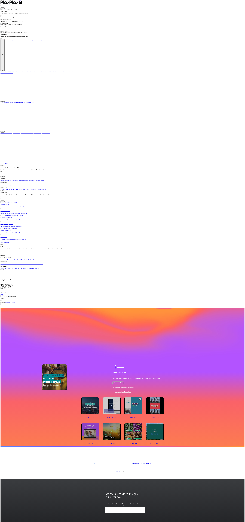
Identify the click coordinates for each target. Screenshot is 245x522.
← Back (2, 8)
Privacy (223, 456)
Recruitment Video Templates (92, 458)
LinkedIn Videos (39, 189)
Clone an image (24, 133)
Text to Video (51, 456)
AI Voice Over (37, 71)
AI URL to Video (11, 71)
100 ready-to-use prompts (6, 268)
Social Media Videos (27, 456)
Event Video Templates (109, 456)
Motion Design (8, 39)
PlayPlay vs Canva (189, 456)
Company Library (12, 102)
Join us (208, 456)
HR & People (150, 456)
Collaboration (19, 102)
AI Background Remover (62, 71)
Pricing (2, 294)
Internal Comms (140, 456)
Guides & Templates (170, 456)
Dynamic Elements (46, 39)
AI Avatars (23, 71)
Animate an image (46, 133)
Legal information (218, 456)
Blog (12, 268)
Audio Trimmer (50, 458)
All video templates (101, 458)
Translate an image (17, 133)
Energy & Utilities (12, 185)
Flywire (26, 259)
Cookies (228, 456)
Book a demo (122, 307)
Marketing (125, 456)
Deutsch (10, 302)
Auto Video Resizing (37, 39)
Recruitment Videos (25, 189)
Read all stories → (4, 196)
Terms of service (212, 456)
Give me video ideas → (5, 250)
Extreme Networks (15, 259)
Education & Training (33, 185)
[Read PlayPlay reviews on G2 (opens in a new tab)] (147, 463)
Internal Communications (30, 180)
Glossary (15, 268)
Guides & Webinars (21, 268)
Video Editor (46, 456)
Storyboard (13, 39)
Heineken (3, 259)
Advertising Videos (5, 189)
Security (24, 102)
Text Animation (66, 456)
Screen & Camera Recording (69, 39)
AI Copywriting (18, 71)
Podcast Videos (12, 189)
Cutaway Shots (53, 39)
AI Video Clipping (30, 71)
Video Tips (3, 73)
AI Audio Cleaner (71, 71)
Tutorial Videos (33, 189)
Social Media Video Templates (99, 456)
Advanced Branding (5, 102)
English (6, 302)
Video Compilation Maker (58, 456)
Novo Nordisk (8, 259)
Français (13, 302)
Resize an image (31, 133)
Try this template (118, 383)
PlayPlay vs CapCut (168, 458)
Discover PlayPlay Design (7, 133)
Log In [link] (3, 295)
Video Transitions (59, 39)
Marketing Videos (13, 456)
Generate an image (38, 133)
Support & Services (30, 102)
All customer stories (32, 259)
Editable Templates (19, 39)
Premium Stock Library (28, 39)
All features (55, 458)
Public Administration (24, 185)
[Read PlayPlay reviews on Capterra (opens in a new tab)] (137, 463)
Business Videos (7, 456)
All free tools (40, 264)
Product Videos (18, 189)
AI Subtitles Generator (44, 71)
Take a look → (3, 171)
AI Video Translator (53, 71)
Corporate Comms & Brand (132, 456)
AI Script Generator (34, 264)
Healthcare (18, 185)
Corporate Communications (19, 180)
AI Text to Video (4, 71)
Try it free (4, 304)
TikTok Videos (46, 189)
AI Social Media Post (25, 264)
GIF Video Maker (72, 456)
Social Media (11, 180)
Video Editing (155, 456)
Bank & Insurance (4, 185)
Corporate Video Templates (89, 456)
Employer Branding (40, 180)
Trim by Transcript (9, 73)
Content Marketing (4, 180)
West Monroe (21, 259)
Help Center (36, 268)
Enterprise (205, 456)
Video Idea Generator (29, 268)
